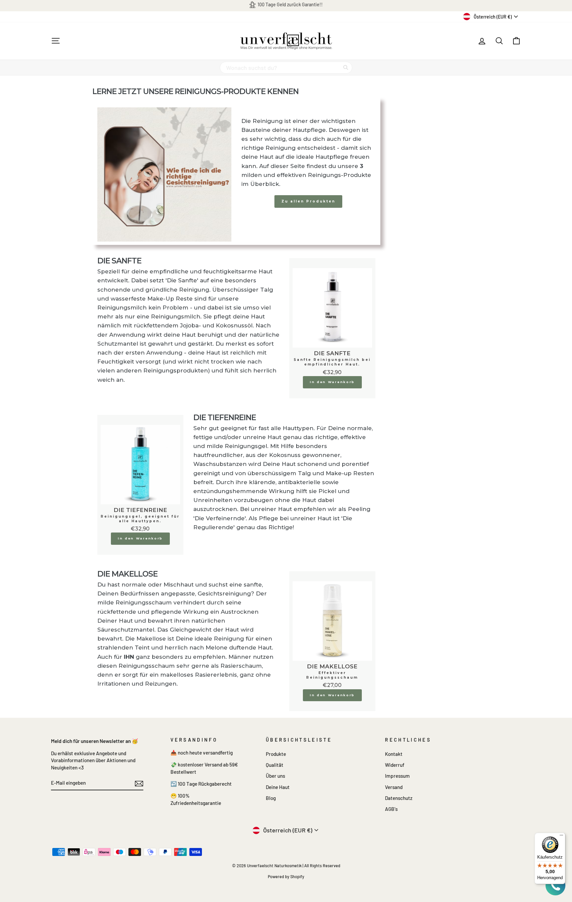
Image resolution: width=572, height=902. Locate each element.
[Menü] (561, 837)
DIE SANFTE (332, 353)
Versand (394, 787)
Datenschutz (398, 798)
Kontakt (394, 754)
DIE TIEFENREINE (140, 510)
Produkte (276, 754)
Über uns (275, 776)
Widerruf (395, 765)
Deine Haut (278, 787)
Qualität (274, 765)
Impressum (397, 776)
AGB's (391, 809)
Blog (271, 798)
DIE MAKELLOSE (332, 666)
